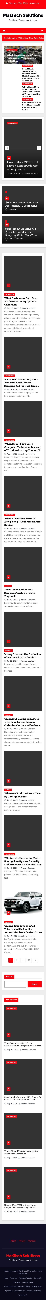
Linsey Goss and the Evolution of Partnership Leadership (22, 656)
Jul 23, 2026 (12, 600)
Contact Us (38, 1278)
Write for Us (23, 1295)
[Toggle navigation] (42, 30)
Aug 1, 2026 (12, 454)
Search (9, 976)
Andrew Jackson (30, 173)
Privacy (22, 1241)
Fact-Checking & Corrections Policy (17, 1286)
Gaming (7, 586)
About (13, 1241)
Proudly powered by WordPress (15, 1271)
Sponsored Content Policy (15, 1291)
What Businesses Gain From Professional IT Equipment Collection (21, 58)
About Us (13, 1278)
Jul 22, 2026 (12, 661)
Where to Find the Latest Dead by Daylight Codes (23, 795)
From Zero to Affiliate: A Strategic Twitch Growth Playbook (19, 593)
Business (8, 650)
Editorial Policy (27, 1282)
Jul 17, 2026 (12, 936)
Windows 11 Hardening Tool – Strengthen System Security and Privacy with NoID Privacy (23, 861)
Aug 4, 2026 (12, 389)
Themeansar (22, 1273)
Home (6, 1278)
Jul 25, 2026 (15, 173)
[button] (39, 148)
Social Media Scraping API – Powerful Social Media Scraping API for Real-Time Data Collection (31, 75)
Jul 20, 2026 (12, 729)
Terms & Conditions (33, 1291)
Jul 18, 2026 (12, 868)
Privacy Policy (37, 1286)
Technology (12, 50)
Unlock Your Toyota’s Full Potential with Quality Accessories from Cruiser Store (23, 929)
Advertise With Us (25, 1278)
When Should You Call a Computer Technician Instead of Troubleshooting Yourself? (31, 91)
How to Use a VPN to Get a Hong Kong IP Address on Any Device (31, 106)
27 (29, 960)
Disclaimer (17, 1282)
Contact (32, 1241)
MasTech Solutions (23, 15)
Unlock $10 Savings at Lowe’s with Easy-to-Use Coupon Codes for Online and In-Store (22, 722)
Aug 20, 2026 (13, 308)
